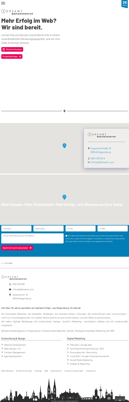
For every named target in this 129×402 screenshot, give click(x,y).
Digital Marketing (76, 338)
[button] (63, 3)
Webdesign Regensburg (71, 401)
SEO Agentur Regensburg (58, 401)
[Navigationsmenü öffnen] (3, 3)
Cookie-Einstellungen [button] (73, 371)
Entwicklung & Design (13, 338)
